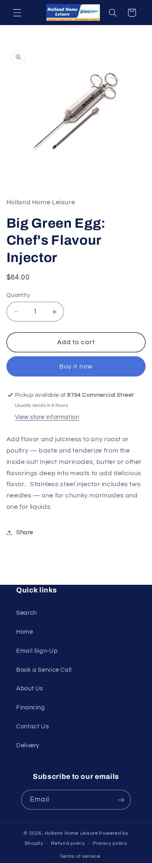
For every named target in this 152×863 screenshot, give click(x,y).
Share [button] (24, 532)
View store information (47, 417)
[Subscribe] (120, 800)
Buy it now (76, 366)
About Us (29, 688)
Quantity (18, 295)
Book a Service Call (44, 670)
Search (26, 613)
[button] (17, 12)
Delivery (27, 745)
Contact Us (32, 726)
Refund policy (68, 843)
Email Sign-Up (37, 651)
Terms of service (80, 856)
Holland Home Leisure (71, 833)
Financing (30, 707)
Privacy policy (110, 843)
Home (24, 632)
